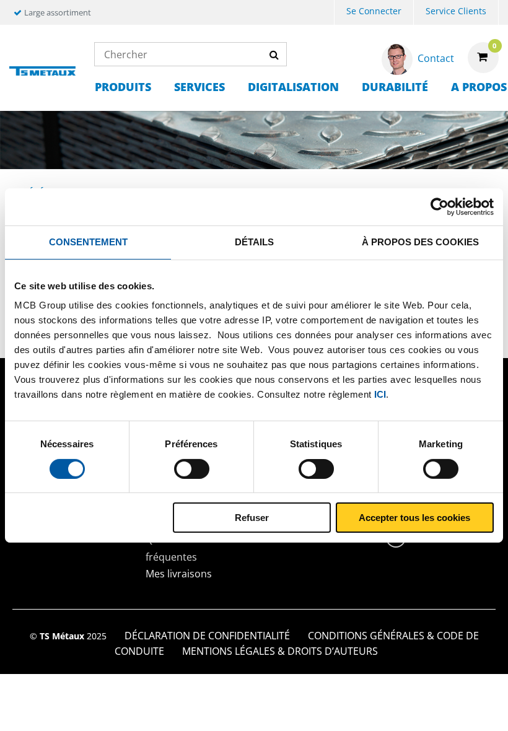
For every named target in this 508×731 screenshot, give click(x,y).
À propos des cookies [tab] (420, 242)
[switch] (191, 469)
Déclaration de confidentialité (207, 635)
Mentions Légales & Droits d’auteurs (280, 651)
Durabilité (395, 86)
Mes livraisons (179, 573)
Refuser (252, 517)
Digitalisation (293, 86)
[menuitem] (374, 12)
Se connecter (373, 11)
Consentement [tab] (88, 242)
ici (380, 394)
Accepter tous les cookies (414, 517)
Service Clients (456, 11)
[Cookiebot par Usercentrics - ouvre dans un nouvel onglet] (439, 207)
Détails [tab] (254, 242)
